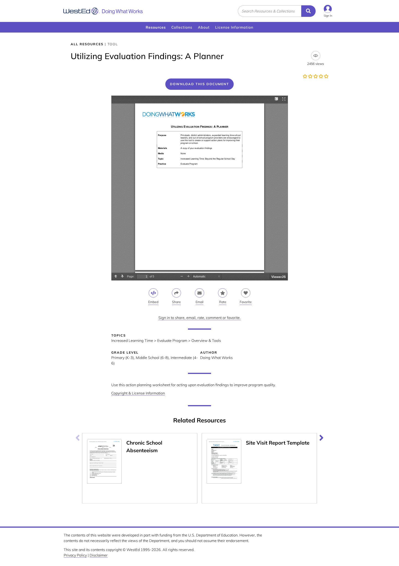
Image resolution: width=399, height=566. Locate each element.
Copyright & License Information (138, 393)
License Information (234, 27)
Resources (156, 27)
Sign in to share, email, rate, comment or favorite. (199, 317)
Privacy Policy (75, 555)
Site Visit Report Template (277, 443)
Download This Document (199, 84)
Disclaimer (99, 555)
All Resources (87, 44)
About (204, 27)
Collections (181, 27)
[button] (328, 10)
